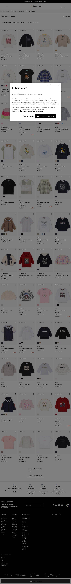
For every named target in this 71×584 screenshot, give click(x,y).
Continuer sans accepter (54, 84)
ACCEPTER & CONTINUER (45, 116)
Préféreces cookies (28, 116)
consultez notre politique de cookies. (32, 111)
